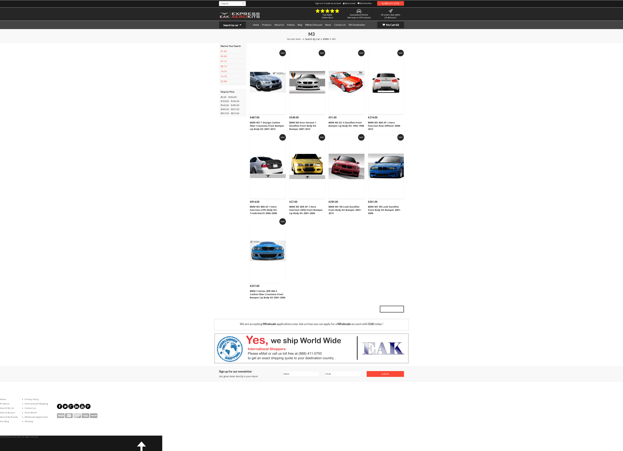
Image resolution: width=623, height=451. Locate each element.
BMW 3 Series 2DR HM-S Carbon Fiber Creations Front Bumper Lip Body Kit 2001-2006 (267, 294)
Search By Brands (9, 417)
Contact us (30, 408)
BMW (326, 39)
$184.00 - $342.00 (230, 101)
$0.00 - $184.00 (229, 97)
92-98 (224, 81)
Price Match (31, 412)
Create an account (332, 3)
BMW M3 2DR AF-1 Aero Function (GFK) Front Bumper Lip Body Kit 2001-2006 (306, 210)
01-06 (224, 51)
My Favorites (366, 3)
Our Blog (4, 421)
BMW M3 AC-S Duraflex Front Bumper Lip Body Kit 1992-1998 (346, 124)
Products (4, 403)
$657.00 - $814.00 (230, 113)
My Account (349, 3)
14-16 (224, 71)
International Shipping (36, 403)
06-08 (224, 56)
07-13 (224, 61)
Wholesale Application (36, 417)
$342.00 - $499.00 (230, 105)
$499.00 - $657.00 (230, 109)
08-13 (224, 66)
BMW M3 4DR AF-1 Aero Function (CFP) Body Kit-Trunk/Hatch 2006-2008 (264, 210)
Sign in (318, 3)
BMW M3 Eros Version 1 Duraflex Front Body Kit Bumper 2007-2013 (302, 126)
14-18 (224, 76)
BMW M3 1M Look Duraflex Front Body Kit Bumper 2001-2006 (384, 210)
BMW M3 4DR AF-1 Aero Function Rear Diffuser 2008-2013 (384, 126)
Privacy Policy (32, 399)
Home (3, 399)
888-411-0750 (391, 3)
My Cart (392, 24)
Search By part (7, 412)
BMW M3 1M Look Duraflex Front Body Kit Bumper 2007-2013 (345, 210)
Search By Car (312, 39)
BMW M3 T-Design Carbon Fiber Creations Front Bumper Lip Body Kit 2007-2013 (267, 126)
